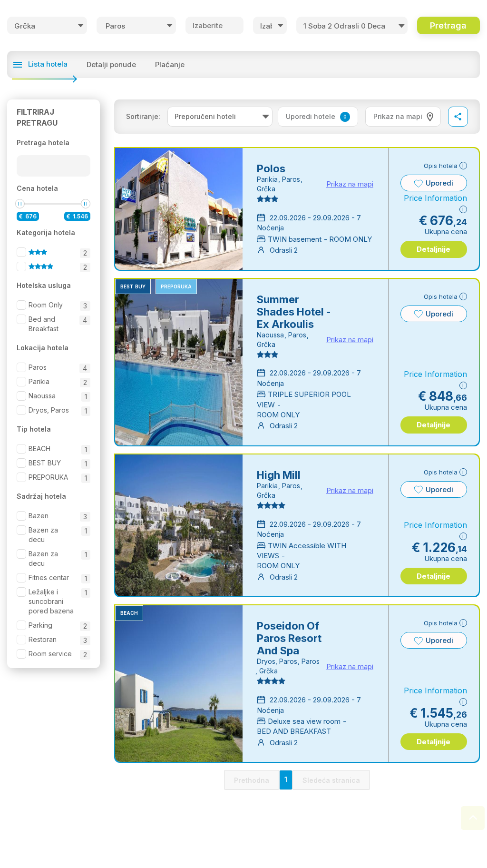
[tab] (403, 117)
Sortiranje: (143, 116)
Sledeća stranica (331, 780)
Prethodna (251, 780)
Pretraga (448, 25)
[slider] (20, 203)
